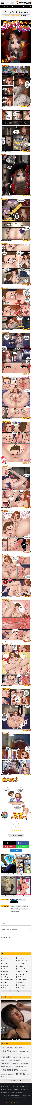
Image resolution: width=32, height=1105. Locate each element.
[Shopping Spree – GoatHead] (8, 872)
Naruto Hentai (19, 1066)
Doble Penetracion (23, 1051)
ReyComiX (7, 15)
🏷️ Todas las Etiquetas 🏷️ (16, 1080)
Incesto (3, 7)
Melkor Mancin (23, 7)
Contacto (5, 1086)
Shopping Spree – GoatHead (9, 874)
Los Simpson (6, 977)
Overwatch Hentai (8, 979)
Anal (3, 1047)
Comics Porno (15, 15)
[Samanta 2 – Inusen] (23, 894)
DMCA (4, 1089)
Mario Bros (21, 977)
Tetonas (26, 908)
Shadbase (6, 985)
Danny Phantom (12, 7)
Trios (28, 1074)
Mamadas (6, 1063)
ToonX (5, 987)
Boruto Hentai (22, 969)
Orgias (25, 1066)
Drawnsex (5, 966)
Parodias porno (18, 908)
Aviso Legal (25, 1086)
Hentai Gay (4, 1076)
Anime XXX (21, 958)
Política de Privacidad (8, 1092)
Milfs (12, 908)
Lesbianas (17, 1060)
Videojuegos (10, 1076)
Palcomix (5, 982)
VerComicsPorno (15, 911)
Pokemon (20, 982)
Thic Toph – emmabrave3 (24, 874)
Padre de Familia (22, 979)
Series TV (11, 1074)
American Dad (7, 958)
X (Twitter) (13, 902)
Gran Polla (3, 1060)
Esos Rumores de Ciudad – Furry (9, 896)
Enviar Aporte (14, 1086)
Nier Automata (11, 1054)
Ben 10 (5, 960)
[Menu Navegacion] (2, 2)
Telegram (13, 899)
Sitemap (25, 1089)
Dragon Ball (21, 963)
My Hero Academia (10, 1066)
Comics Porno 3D (19, 1047)
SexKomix (15, 1051)
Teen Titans (21, 985)
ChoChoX (5, 963)
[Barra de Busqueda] (7, 2)
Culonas (13, 906)
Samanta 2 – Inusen (24, 896)
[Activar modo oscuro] (12, 3)
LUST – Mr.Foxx (16, 1039)
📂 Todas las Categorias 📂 (16, 991)
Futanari (5, 969)
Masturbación (24, 1063)
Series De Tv (4, 1074)
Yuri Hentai (21, 987)
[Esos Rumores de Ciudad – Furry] (8, 894)
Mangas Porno (16, 1063)
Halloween (25, 906)
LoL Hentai (21, 974)
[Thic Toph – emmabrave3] (23, 872)
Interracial (5, 974)
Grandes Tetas (25, 1057)
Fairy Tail (20, 966)
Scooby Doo (16, 1057)
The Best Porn (21, 1092)
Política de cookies (14, 1089)
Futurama (5, 971)
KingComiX (9, 1047)
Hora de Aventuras (23, 971)
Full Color (18, 906)
